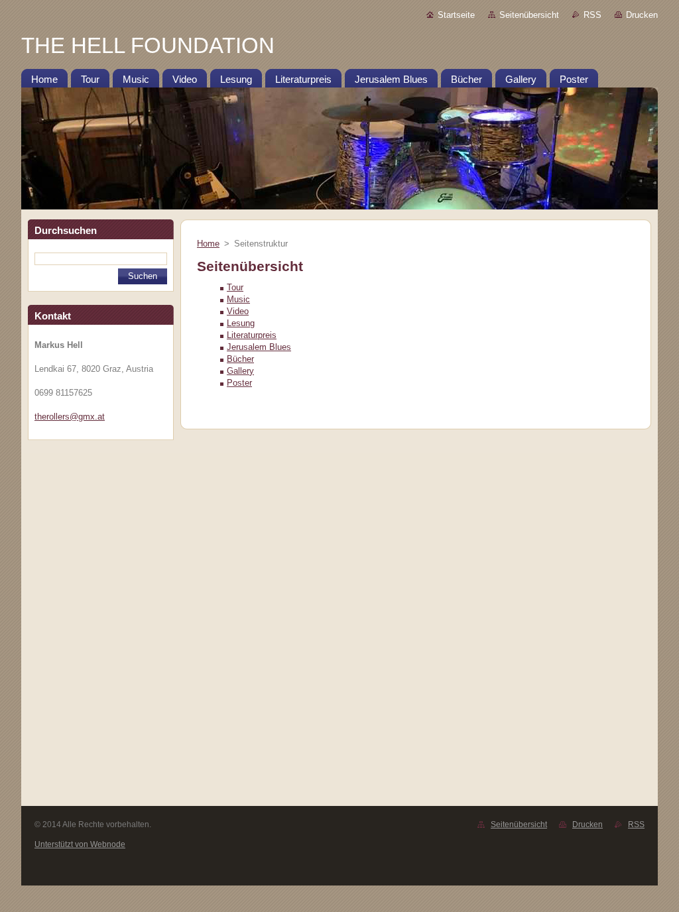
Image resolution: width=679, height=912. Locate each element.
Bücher (240, 359)
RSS (592, 15)
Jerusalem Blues (259, 347)
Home (208, 244)
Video (238, 311)
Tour (235, 287)
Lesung (241, 323)
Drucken (642, 15)
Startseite (456, 15)
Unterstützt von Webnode (79, 844)
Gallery (240, 371)
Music (238, 299)
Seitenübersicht (529, 15)
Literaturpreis (252, 335)
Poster (239, 383)
